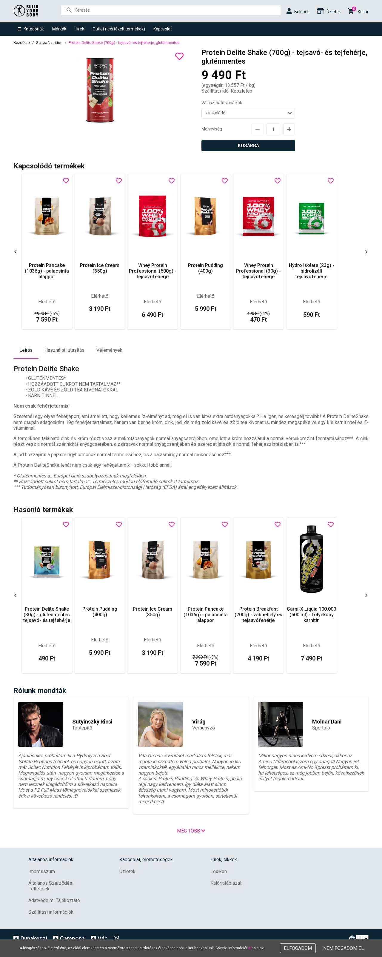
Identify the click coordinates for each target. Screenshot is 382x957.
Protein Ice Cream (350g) (99, 268)
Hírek (79, 29)
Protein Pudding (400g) (205, 268)
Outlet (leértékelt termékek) (119, 29)
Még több (189, 831)
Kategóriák (34, 29)
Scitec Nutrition (49, 42)
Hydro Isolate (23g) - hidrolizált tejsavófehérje (311, 270)
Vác (102, 938)
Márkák (59, 29)
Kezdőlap (21, 42)
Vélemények (109, 350)
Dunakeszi (33, 938)
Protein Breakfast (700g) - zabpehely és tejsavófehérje (258, 614)
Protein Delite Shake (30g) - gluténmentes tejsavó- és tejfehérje (46, 614)
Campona (71, 938)
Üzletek (127, 871)
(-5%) (47, 313)
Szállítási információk (50, 912)
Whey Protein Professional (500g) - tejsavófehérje (152, 270)
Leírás (26, 350)
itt (250, 948)
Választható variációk (221, 102)
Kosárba (248, 145)
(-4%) (258, 313)
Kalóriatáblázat (225, 883)
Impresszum (41, 871)
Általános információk (50, 859)
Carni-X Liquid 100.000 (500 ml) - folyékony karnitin (311, 614)
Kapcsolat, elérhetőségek (146, 859)
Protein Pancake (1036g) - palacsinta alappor (47, 270)
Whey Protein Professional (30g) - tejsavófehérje (258, 270)
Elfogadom (298, 948)
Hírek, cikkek (223, 859)
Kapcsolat (162, 29)
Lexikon (218, 871)
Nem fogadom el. (344, 948)
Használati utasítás (64, 350)
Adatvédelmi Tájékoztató (54, 900)
